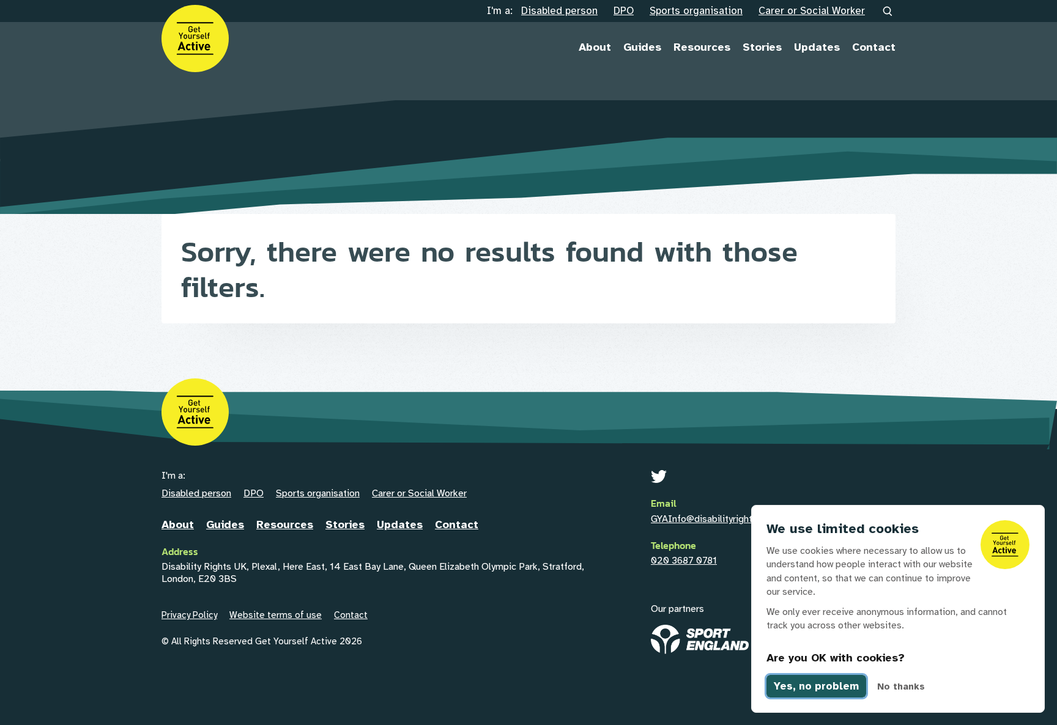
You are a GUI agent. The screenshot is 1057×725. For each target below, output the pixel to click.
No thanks (901, 686)
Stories (762, 47)
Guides (642, 47)
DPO (624, 10)
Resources (701, 47)
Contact (874, 47)
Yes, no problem (816, 686)
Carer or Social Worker (811, 10)
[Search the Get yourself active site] (888, 11)
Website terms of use (275, 614)
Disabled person (559, 10)
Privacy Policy (189, 614)
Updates (817, 47)
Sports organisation (696, 10)
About (595, 47)
